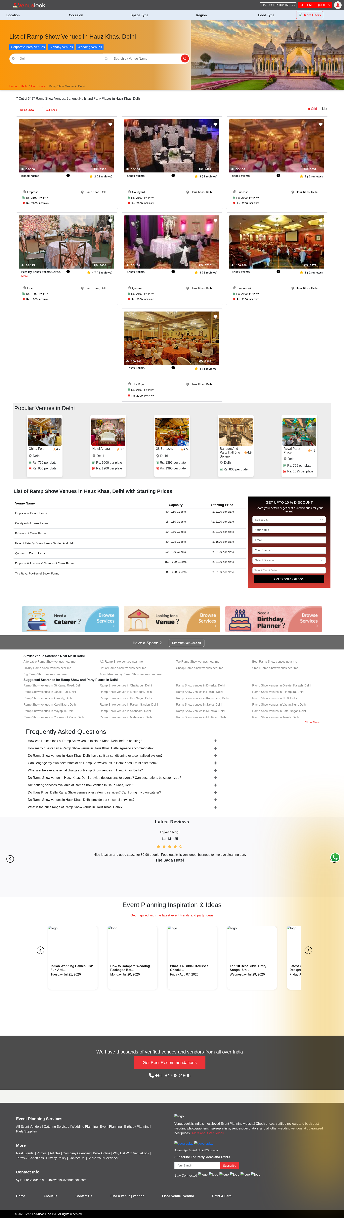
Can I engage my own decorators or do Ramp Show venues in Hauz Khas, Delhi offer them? (92, 763)
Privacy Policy (56, 1158)
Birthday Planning (137, 1126)
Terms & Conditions (30, 1158)
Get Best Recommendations (170, 1062)
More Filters (312, 15)
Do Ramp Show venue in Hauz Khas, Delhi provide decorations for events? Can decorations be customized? (104, 777)
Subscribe (229, 1165)
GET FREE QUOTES (315, 5)
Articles (55, 1153)
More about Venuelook (208, 1133)
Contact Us (76, 1158)
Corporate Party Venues (28, 47)
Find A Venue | (121, 1196)
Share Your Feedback (103, 1158)
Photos (42, 1153)
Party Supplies (26, 1131)
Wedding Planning (84, 1126)
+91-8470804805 (172, 1075)
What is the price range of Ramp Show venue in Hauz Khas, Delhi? (75, 807)
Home (20, 1196)
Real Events (25, 1153)
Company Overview (77, 1153)
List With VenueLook (186, 643)
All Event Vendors (28, 1126)
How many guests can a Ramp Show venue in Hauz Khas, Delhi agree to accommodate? (90, 748)
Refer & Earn (222, 1196)
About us (50, 1196)
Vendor (138, 1196)
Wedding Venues (90, 47)
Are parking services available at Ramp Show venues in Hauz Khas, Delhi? (81, 785)
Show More (312, 722)
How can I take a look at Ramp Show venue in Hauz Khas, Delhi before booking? (85, 741)
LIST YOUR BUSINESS (278, 5)
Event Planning (111, 1126)
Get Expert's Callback (289, 579)
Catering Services (56, 1126)
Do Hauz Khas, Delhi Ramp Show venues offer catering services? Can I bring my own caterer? (94, 792)
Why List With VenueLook (131, 1153)
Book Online (101, 1153)
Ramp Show (27, 110)
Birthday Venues (61, 47)
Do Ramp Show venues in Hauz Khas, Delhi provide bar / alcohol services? (81, 799)
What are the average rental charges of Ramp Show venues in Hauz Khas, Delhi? (85, 770)
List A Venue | (172, 1196)
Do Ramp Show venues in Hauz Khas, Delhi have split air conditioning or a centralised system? (95, 755)
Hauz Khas (51, 110)
